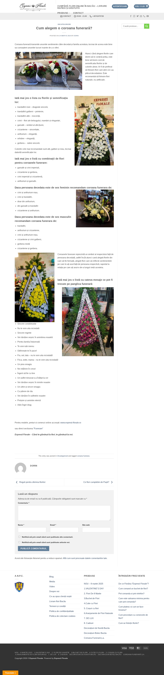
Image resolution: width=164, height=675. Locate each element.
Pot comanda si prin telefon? (131, 593)
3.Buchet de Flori (91, 598)
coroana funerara (83, 456)
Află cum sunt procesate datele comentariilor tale (85, 558)
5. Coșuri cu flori (91, 608)
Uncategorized (64, 24)
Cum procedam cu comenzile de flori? (133, 616)
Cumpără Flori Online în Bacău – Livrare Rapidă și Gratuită (82, 7)
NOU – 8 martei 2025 (93, 584)
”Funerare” (38, 428)
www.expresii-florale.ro (70, 423)
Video (52, 586)
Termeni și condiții (57, 606)
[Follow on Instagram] (134, 16)
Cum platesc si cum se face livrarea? (131, 608)
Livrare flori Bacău (57, 601)
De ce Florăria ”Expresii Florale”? (134, 584)
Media (52, 581)
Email (53, 525)
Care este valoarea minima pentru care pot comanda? (134, 600)
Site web (86, 525)
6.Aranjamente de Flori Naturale (98, 613)
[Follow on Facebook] (131, 16)
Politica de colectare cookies (62, 616)
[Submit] (146, 26)
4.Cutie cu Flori (91, 603)
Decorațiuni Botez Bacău (95, 633)
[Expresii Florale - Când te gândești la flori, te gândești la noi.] (33, 6)
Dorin (76, 35)
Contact (78, 13)
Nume (21, 525)
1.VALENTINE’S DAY (94, 588)
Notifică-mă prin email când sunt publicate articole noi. (46, 542)
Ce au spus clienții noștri (60, 596)
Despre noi (54, 591)
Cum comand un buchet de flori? (133, 588)
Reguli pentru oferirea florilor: (32, 482)
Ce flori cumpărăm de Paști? (96, 482)
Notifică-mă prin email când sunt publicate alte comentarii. (47, 537)
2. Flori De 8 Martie (92, 593)
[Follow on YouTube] (148, 16)
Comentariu (23, 503)
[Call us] (144, 16)
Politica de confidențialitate (61, 611)
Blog (51, 577)
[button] (120, 6)
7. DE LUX (89, 618)
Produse (62, 13)
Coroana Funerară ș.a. (94, 638)
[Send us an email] (141, 16)
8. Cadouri (88, 623)
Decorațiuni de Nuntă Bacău (97, 628)
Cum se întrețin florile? (129, 623)
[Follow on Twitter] (138, 16)
